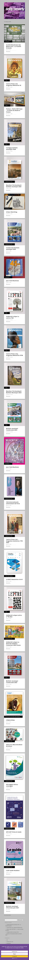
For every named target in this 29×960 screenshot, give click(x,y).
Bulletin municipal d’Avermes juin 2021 (12, 907)
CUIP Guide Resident (13, 870)
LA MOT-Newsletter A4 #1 (14, 579)
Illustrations (7, 41)
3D (7, 940)
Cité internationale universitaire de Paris (13, 502)
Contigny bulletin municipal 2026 (12, 148)
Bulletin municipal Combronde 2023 (12, 681)
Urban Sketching (11, 212)
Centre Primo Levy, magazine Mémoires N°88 (14, 354)
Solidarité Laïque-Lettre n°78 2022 (14, 616)
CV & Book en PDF (7, 21)
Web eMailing (17, 716)
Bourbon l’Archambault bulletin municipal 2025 (14, 185)
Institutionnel (7, 181)
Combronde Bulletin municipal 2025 (12, 248)
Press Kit (7, 716)
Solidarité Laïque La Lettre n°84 (12, 317)
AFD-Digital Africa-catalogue (12, 785)
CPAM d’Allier (10, 720)
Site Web (12, 716)
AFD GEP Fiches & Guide (13, 832)
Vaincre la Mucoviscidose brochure (14, 745)
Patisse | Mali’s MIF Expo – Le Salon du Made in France (14, 110)
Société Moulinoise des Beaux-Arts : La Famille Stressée (13, 46)
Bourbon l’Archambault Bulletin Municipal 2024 (14, 392)
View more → (8, 51)
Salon (6, 105)
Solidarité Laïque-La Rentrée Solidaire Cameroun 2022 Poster (13, 643)
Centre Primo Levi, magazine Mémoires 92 (13, 84)
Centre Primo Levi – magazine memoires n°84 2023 (14, 541)
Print (6, 80)
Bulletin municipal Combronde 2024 (12, 429)
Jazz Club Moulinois (12, 280)
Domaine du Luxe (10, 941)
